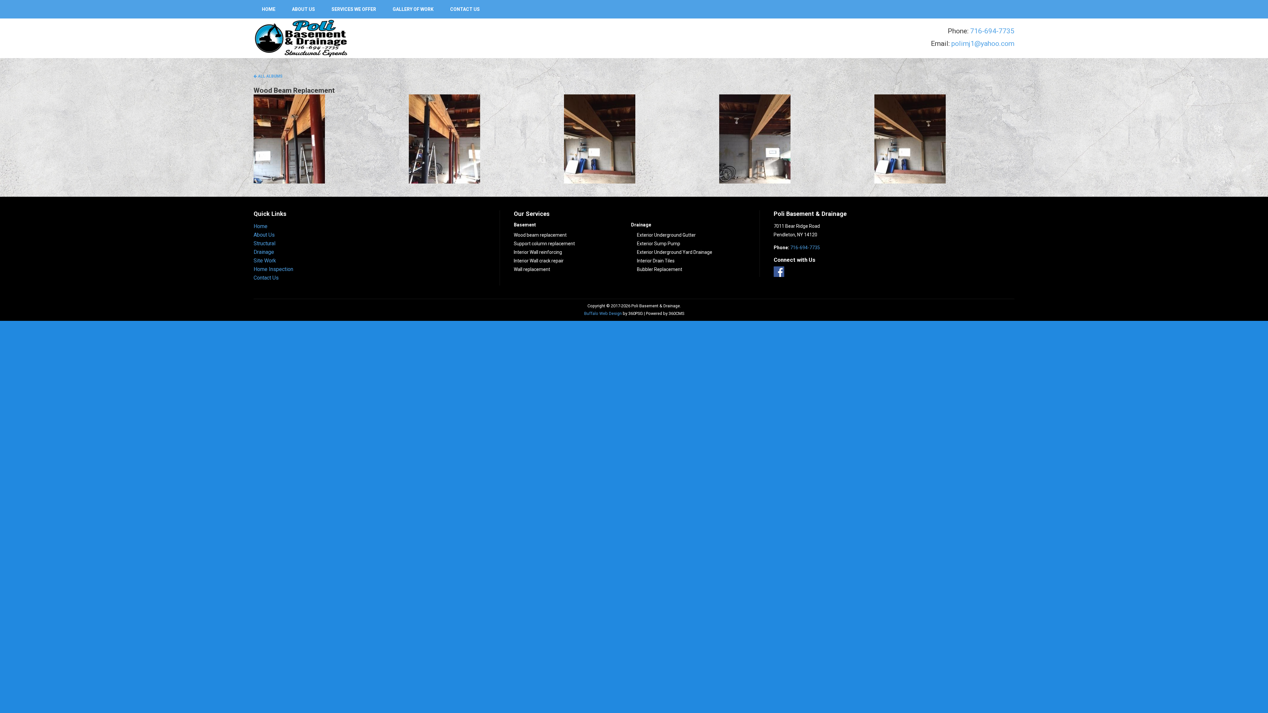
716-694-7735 (805, 247)
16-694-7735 (994, 31)
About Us (303, 9)
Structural (264, 243)
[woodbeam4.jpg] (789, 139)
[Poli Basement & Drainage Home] (301, 37)
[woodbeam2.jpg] (479, 139)
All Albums (269, 76)
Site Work (265, 260)
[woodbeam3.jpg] (634, 139)
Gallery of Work (413, 9)
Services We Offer (354, 9)
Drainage (264, 252)
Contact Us (465, 9)
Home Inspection (273, 269)
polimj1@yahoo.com (982, 44)
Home (268, 9)
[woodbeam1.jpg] (324, 139)
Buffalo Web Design (603, 313)
